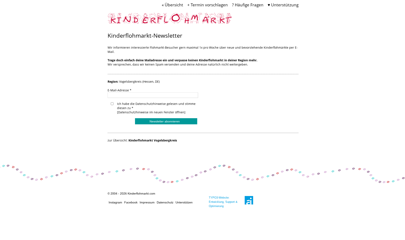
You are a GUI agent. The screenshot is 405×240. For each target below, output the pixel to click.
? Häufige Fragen (247, 4)
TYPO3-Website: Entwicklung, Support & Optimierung (223, 202)
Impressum (147, 202)
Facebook (131, 202)
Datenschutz (165, 202)
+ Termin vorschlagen (207, 4)
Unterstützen (184, 202)
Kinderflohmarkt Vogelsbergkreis (152, 140)
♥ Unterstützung (283, 4)
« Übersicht (172, 4)
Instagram (115, 202)
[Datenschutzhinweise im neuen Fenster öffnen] (151, 112)
